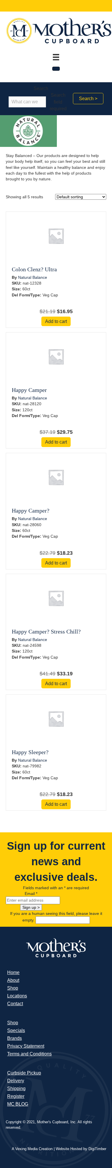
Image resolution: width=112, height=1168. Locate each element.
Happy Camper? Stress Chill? (46, 631)
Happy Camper (29, 390)
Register (15, 1096)
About (13, 980)
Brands (14, 1038)
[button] (88, 98)
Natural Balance (32, 277)
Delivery (15, 1080)
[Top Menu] (56, 57)
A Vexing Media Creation (32, 1149)
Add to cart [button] (56, 321)
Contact (15, 1003)
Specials (16, 1030)
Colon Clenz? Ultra (34, 269)
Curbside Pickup (24, 1072)
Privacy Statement (25, 1046)
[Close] (56, 69)
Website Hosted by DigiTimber (81, 1149)
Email (31, 893)
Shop (12, 988)
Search (41, 88)
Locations (17, 995)
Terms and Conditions (29, 1053)
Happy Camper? (30, 510)
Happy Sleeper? (30, 752)
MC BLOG (17, 1104)
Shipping (16, 1088)
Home (13, 972)
